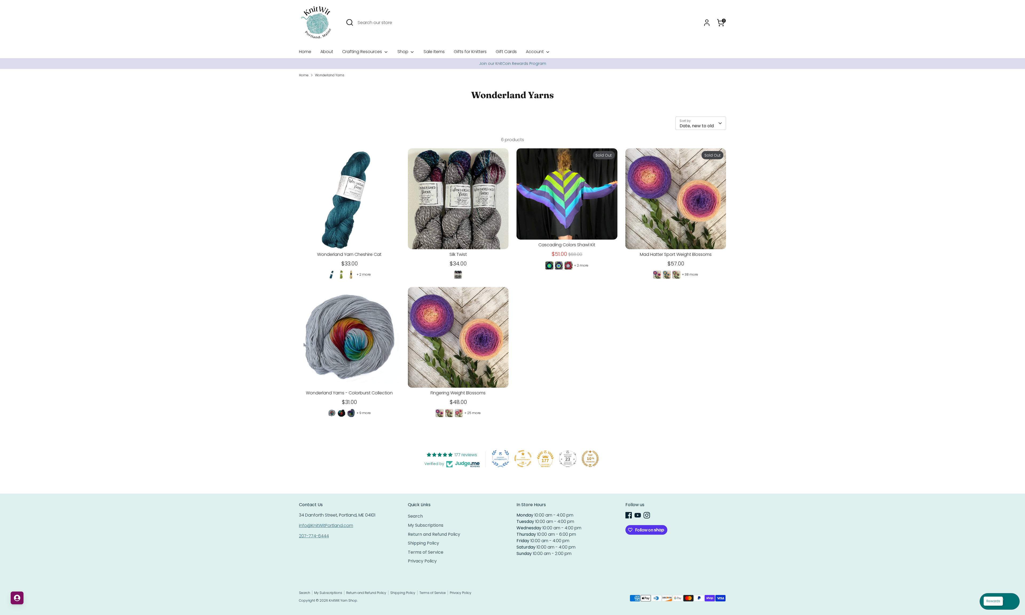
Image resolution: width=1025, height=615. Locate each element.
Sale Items (434, 52)
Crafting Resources (362, 52)
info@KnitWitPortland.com (326, 525)
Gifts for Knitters (470, 52)
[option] (512, 63)
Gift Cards (506, 52)
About (326, 52)
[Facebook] (628, 515)
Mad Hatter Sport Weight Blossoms (676, 254)
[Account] (706, 22)
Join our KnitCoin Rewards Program (512, 63)
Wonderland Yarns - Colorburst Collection (349, 393)
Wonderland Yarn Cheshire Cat (349, 254)
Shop (403, 52)
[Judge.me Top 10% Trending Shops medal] (590, 458)
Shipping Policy (423, 543)
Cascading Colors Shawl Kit (566, 245)
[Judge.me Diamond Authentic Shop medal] (500, 458)
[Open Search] (349, 22)
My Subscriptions (425, 525)
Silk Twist (458, 254)
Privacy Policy (422, 561)
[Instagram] (647, 515)
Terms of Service (425, 552)
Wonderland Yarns (329, 75)
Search (415, 516)
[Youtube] (637, 515)
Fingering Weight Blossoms (458, 393)
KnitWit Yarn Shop (343, 600)
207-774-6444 (314, 536)
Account (535, 52)
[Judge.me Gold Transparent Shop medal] (522, 458)
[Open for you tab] (17, 598)
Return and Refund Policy (434, 534)
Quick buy (349, 240)
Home (305, 52)
